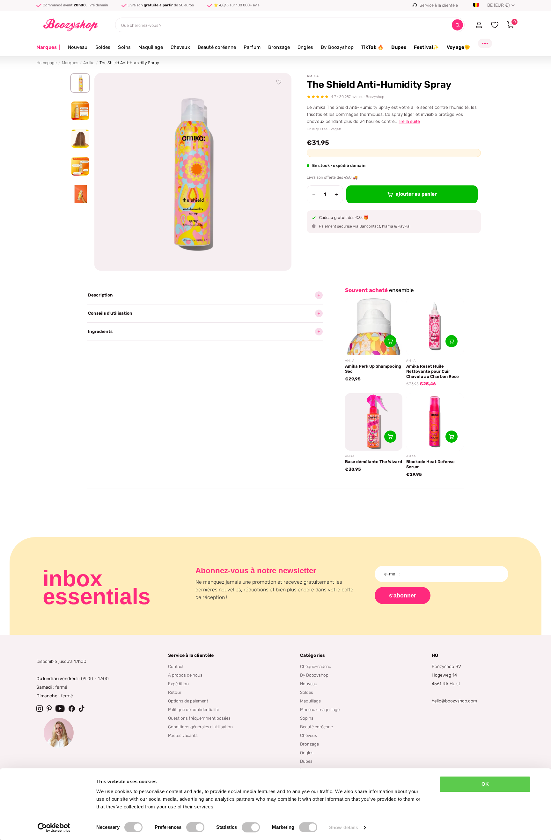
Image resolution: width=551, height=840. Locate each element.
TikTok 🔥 (372, 47)
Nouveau (78, 47)
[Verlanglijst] (279, 82)
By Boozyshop (337, 47)
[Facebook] (72, 708)
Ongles (305, 47)
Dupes (398, 47)
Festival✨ (426, 47)
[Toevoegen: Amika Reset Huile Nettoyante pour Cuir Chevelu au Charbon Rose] (451, 341)
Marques (48, 47)
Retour (174, 692)
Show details (343, 827)
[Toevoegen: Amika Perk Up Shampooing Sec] (390, 341)
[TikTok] (81, 708)
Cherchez (457, 25)
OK (485, 784)
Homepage (46, 62)
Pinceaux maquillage (320, 709)
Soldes (103, 47)
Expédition (178, 683)
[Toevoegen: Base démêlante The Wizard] (390, 437)
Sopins (306, 718)
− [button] (314, 194)
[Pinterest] (49, 708)
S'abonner (402, 595)
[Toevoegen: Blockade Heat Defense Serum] (451, 437)
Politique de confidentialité (193, 709)
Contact (176, 666)
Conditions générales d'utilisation (200, 726)
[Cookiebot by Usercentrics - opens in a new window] (54, 827)
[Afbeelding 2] (80, 111)
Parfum (252, 47)
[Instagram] (39, 708)
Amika (88, 62)
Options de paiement (188, 700)
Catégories (312, 655)
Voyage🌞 (458, 47)
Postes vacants (183, 735)
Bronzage (279, 47)
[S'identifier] (479, 25)
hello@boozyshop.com (454, 701)
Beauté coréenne (217, 47)
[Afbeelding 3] (80, 138)
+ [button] (336, 194)
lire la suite (409, 121)
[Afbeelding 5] (80, 194)
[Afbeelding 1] (80, 83)
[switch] (195, 827)
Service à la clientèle (191, 655)
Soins (124, 47)
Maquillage (150, 47)
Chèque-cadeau (315, 666)
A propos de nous (185, 675)
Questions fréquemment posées (199, 718)
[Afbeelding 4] (80, 166)
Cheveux (180, 47)
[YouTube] (60, 708)
